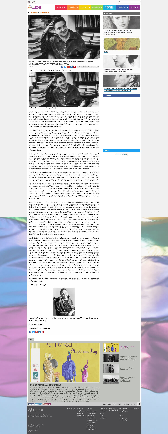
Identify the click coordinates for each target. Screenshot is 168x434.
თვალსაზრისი (81, 411)
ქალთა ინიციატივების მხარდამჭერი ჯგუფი (40, 416)
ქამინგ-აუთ (103, 418)
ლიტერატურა (123, 411)
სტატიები (72, 7)
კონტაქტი (126, 404)
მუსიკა (121, 415)
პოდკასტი (134, 7)
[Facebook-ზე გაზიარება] (62, 67)
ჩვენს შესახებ (117, 404)
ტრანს (101, 415)
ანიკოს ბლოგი (91, 413)
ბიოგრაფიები (44, 13)
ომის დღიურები (92, 411)
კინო (120, 413)
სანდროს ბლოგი (92, 429)
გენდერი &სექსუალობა (109, 7)
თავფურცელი (107, 404)
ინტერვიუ (80, 413)
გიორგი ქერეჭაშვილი (34, 426)
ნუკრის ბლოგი (91, 422)
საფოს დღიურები (92, 420)
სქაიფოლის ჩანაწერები (90, 426)
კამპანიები (96, 7)
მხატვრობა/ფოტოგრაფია (123, 419)
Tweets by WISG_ (121, 154)
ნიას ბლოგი (90, 418)
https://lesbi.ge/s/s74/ (85, 66)
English (32, 2)
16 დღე (102, 413)
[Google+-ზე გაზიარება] (68, 67)
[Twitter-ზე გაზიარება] (65, 67)
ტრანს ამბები (91, 415)
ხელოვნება (122, 7)
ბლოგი (83, 7)
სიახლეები (61, 7)
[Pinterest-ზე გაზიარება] (74, 67)
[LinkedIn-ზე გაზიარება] (71, 67)
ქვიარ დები (103, 411)
